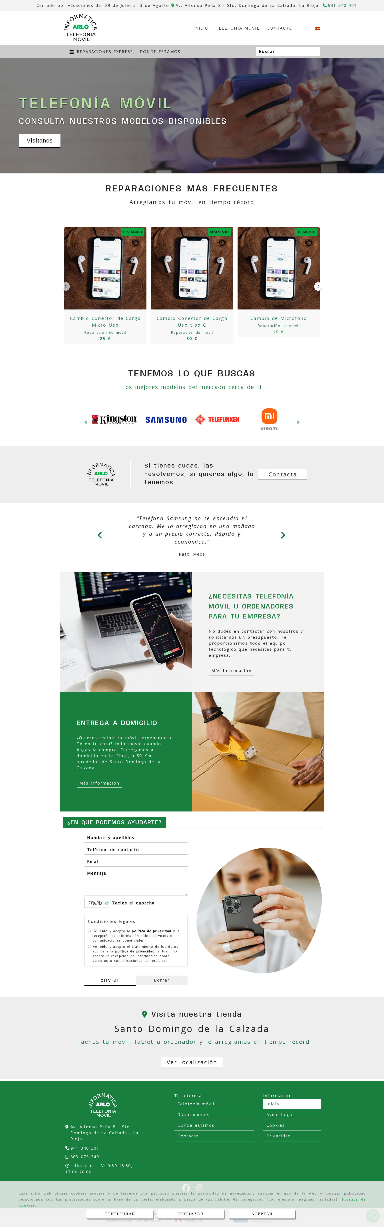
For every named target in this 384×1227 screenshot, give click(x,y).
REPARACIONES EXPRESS (104, 51)
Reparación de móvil (105, 332)
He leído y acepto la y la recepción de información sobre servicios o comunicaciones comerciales (136, 943)
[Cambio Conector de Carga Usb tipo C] (192, 268)
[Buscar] (316, 51)
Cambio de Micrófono (278, 318)
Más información (231, 678)
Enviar (110, 987)
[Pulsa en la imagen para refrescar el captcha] (96, 910)
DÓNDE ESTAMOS (160, 51)
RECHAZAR (191, 1214)
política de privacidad (151, 939)
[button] (85, 427)
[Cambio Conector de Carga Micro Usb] (105, 268)
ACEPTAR (262, 1214)
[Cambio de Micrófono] (278, 268)
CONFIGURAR (119, 1214)
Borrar (162, 987)
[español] (317, 28)
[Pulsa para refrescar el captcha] (107, 911)
